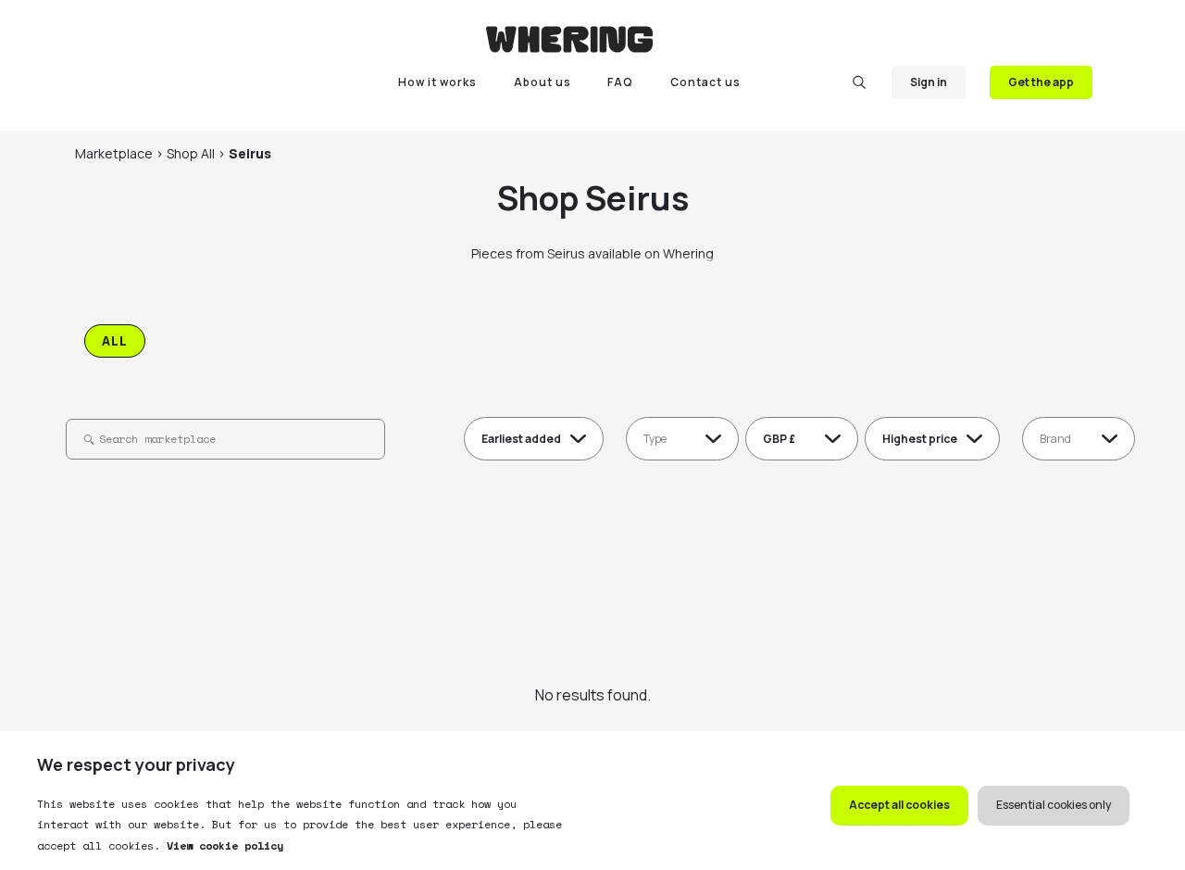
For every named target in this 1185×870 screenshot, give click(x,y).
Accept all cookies (899, 805)
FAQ (620, 82)
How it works (437, 82)
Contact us (705, 82)
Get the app (1041, 82)
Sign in (928, 82)
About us (542, 82)
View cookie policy (221, 845)
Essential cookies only (1053, 805)
